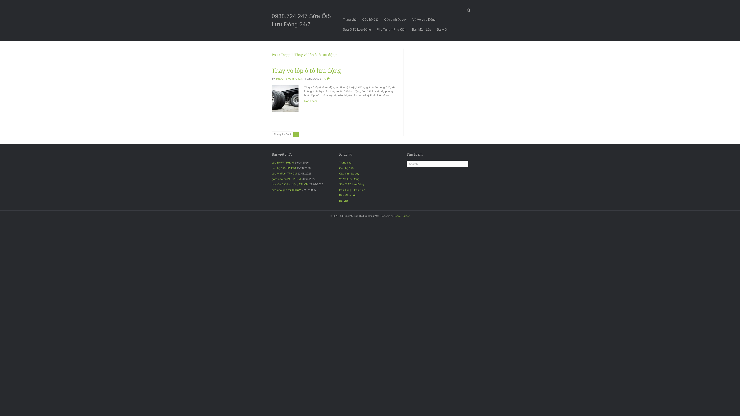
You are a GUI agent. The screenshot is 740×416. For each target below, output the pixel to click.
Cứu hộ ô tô (370, 19)
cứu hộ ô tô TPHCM (284, 168)
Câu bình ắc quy (395, 19)
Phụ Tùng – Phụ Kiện (391, 29)
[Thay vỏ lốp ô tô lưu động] (285, 98)
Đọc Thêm (310, 100)
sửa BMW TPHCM (283, 162)
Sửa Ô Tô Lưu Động (357, 29)
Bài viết (442, 29)
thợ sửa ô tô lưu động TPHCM (290, 184)
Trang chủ (350, 19)
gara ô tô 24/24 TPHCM (286, 178)
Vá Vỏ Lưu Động (424, 19)
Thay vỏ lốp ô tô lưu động (306, 71)
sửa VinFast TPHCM (284, 173)
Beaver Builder (402, 216)
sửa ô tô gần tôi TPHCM (286, 189)
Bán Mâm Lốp (421, 29)
